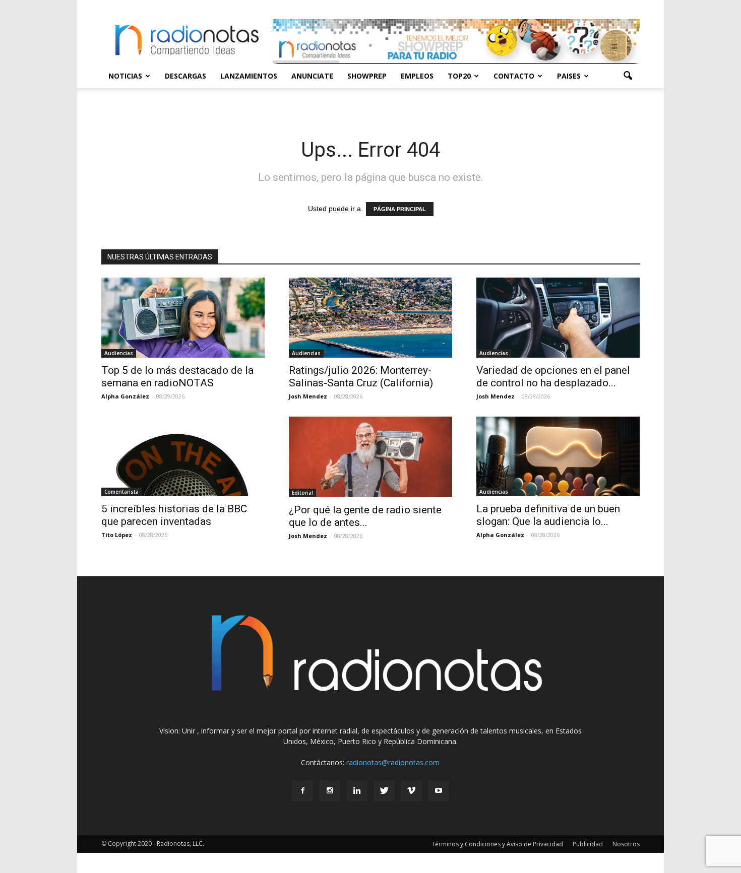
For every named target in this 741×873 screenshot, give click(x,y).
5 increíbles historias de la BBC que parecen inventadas (174, 515)
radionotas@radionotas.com (393, 762)
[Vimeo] (411, 791)
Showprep (367, 76)
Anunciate (312, 76)
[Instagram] (330, 791)
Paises (569, 76)
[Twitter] (384, 791)
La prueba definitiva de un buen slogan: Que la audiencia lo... (548, 515)
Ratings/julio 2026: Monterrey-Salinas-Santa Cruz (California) (361, 376)
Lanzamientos (248, 76)
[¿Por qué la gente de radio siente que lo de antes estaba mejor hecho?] (370, 457)
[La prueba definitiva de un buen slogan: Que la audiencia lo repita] (558, 457)
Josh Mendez (308, 396)
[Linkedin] (357, 791)
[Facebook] (302, 791)
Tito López (116, 535)
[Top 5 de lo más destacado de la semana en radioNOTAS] (183, 318)
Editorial (302, 492)
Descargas (185, 76)
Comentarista (121, 491)
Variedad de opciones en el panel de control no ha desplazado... (553, 376)
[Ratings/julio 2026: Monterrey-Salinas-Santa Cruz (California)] (370, 318)
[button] (627, 76)
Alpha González (125, 396)
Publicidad (588, 844)
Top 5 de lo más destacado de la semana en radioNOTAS (177, 376)
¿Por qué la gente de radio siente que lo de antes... (365, 516)
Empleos (417, 76)
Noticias (125, 76)
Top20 (459, 76)
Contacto (513, 76)
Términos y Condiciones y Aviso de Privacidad (497, 844)
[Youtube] (438, 791)
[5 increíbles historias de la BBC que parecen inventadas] (183, 457)
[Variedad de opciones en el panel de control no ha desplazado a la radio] (558, 318)
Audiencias (118, 353)
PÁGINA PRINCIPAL (400, 209)
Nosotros (626, 844)
